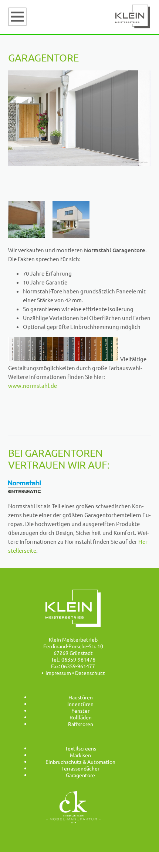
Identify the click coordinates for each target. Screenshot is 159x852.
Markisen (80, 755)
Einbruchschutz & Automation (80, 761)
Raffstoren (80, 723)
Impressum (58, 672)
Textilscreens (80, 748)
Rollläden (81, 717)
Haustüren (80, 697)
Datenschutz (90, 672)
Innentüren (80, 703)
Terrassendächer (80, 768)
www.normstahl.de (32, 385)
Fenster (80, 710)
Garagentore (80, 775)
